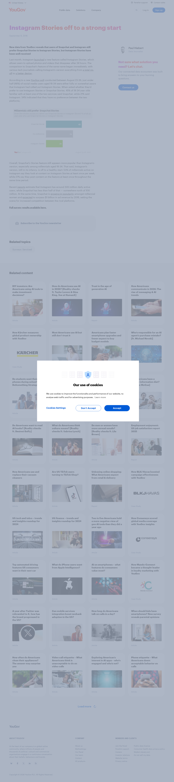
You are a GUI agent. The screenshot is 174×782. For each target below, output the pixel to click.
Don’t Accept (88, 408)
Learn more (100, 397)
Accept (117, 408)
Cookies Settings (56, 408)
